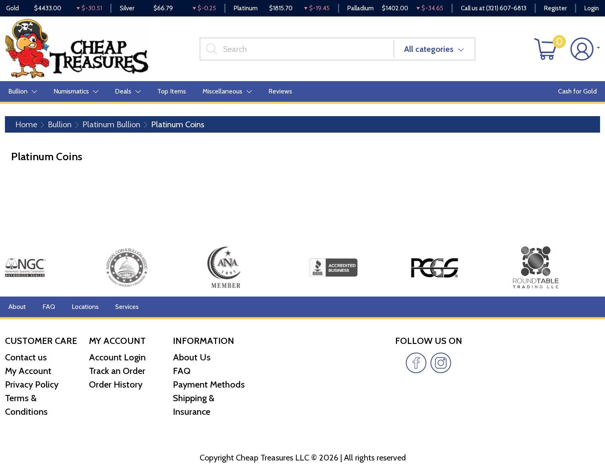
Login (591, 8)
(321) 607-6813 (506, 8)
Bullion (60, 124)
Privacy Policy (31, 384)
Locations (85, 307)
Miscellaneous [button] (222, 91)
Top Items (171, 91)
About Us (192, 357)
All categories (429, 49)
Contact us (26, 357)
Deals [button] (123, 91)
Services (127, 307)
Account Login (117, 357)
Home (26, 124)
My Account (28, 370)
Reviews (280, 91)
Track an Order (117, 370)
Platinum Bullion (111, 124)
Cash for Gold (577, 91)
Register (555, 8)
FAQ (48, 307)
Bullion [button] (18, 91)
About (17, 307)
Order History (115, 384)
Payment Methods (209, 384)
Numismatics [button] (71, 91)
